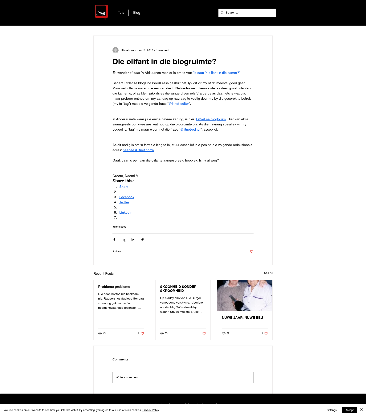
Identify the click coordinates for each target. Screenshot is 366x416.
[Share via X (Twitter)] (123, 240)
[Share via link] (142, 240)
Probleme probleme (114, 287)
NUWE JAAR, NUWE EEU (242, 318)
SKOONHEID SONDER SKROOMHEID (178, 289)
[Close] (361, 410)
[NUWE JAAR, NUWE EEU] (244, 295)
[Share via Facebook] (114, 240)
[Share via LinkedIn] (133, 240)
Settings (332, 410)
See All (268, 272)
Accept (349, 410)
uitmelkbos (119, 226)
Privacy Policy (150, 410)
